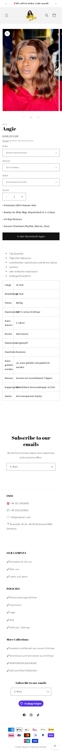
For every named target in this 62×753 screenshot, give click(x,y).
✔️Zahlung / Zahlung (18, 627)
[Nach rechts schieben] (38, 117)
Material (6, 161)
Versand (5, 141)
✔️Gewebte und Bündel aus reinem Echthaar (31, 648)
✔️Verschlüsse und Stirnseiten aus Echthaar (30, 655)
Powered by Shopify (37, 747)
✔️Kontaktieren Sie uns (19, 561)
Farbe (5, 146)
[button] (6, 15)
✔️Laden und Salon (17, 576)
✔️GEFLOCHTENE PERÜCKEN (22, 670)
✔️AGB (10, 619)
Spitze (5, 175)
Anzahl (5, 190)
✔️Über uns (13, 569)
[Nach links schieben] (23, 117)
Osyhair (25, 747)
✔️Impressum (14, 604)
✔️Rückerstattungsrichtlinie (22, 597)
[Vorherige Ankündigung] (6, 3)
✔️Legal (11, 612)
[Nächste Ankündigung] (56, 3)
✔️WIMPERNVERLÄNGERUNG (22, 663)
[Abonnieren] (51, 467)
